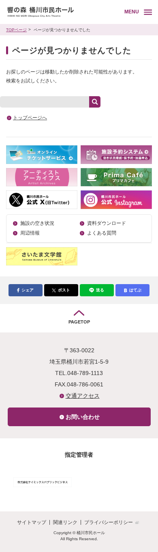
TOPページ (16, 30)
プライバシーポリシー (108, 522)
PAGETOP (79, 321)
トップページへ (30, 118)
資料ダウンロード (106, 223)
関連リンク (65, 522)
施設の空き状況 (37, 223)
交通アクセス (83, 395)
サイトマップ (31, 522)
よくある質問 (101, 233)
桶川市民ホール (63, 12)
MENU (131, 12)
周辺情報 (30, 233)
